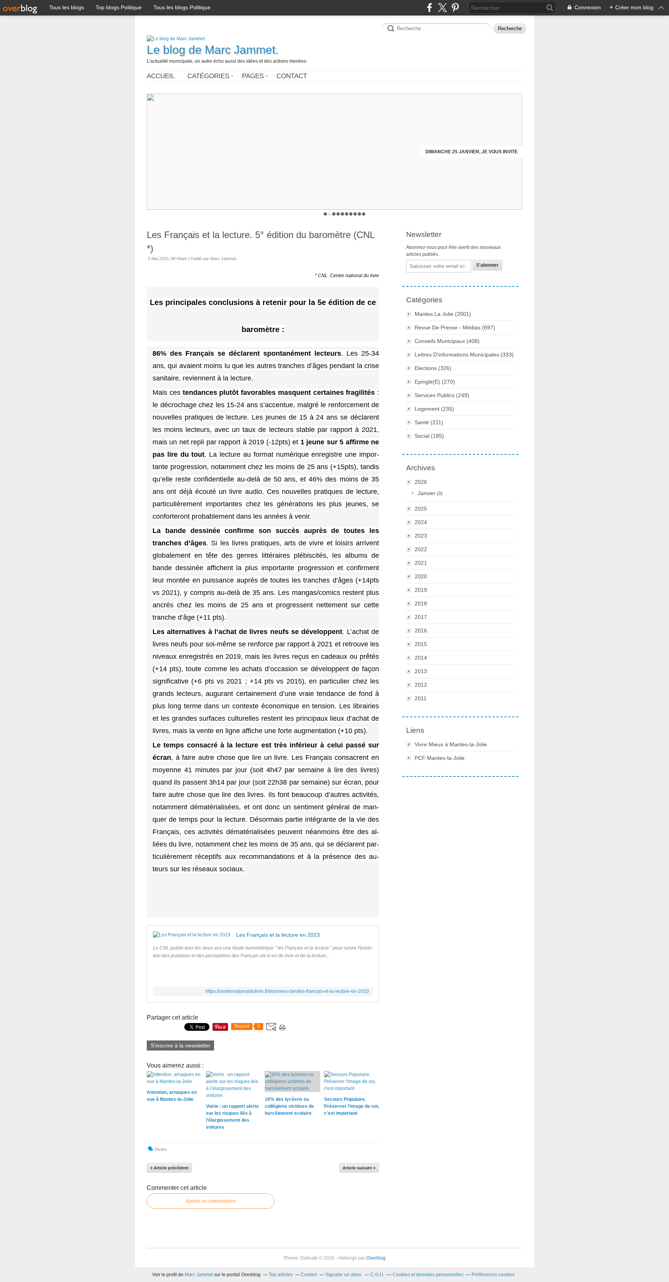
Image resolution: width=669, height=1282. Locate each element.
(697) (455, 327)
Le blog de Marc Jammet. (212, 49)
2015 (421, 644)
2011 (421, 698)
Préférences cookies (493, 1274)
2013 (421, 671)
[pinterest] (455, 7)
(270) (435, 382)
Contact (291, 76)
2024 (421, 522)
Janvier (427, 493)
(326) (433, 368)
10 (363, 214)
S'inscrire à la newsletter (180, 1045)
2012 (421, 685)
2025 (421, 509)
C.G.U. (377, 1274)
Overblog (376, 1258)
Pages (253, 76)
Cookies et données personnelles (428, 1274)
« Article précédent (169, 1167)
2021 (421, 563)
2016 (421, 630)
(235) (434, 409)
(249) (442, 395)
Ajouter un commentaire (210, 1201)
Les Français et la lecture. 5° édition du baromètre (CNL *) (260, 242)
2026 (421, 482)
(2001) (443, 314)
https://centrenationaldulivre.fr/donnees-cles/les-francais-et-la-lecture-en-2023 (287, 991)
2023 (421, 536)
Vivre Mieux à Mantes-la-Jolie (451, 744)
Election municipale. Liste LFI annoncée (465, 151)
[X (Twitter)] (442, 7)
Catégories (208, 76)
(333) (464, 354)
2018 (421, 603)
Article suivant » (359, 1167)
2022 (421, 549)
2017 (421, 617)
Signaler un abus (343, 1274)
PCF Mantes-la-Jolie (440, 758)
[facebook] (429, 7)
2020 (421, 576)
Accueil (161, 76)
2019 (421, 590)
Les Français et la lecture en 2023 (278, 935)
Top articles (281, 1274)
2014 (421, 658)
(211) (429, 422)
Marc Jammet (199, 1274)
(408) (447, 341)
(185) (429, 436)
